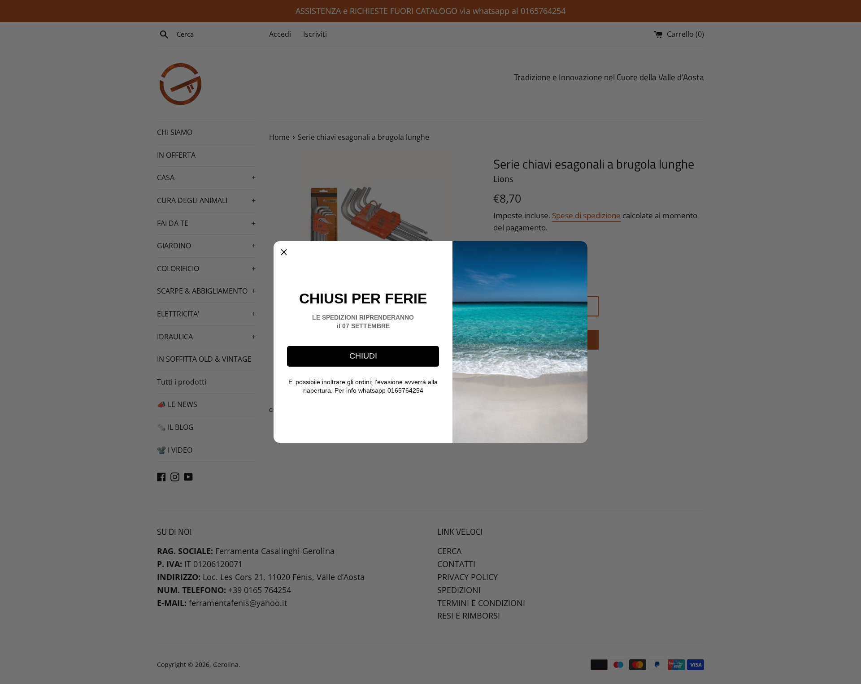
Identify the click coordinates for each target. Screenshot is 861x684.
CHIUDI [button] (363, 355)
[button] (283, 251)
